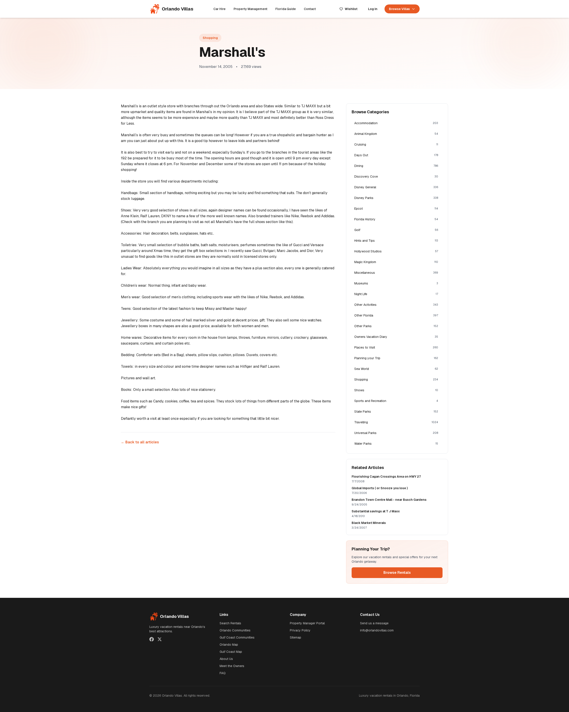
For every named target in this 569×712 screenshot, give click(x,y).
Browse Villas (399, 9)
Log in (372, 9)
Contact (310, 9)
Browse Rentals (397, 572)
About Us (226, 659)
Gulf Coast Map (231, 652)
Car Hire (219, 9)
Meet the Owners (232, 666)
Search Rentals (230, 623)
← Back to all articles (140, 442)
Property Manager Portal (307, 623)
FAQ (223, 673)
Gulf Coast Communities (237, 637)
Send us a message (374, 623)
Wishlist (351, 9)
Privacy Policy (300, 630)
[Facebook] (151, 639)
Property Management (250, 9)
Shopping (210, 38)
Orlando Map (229, 645)
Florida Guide (285, 9)
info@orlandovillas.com (377, 630)
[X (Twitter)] (159, 639)
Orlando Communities (235, 630)
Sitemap (295, 637)
